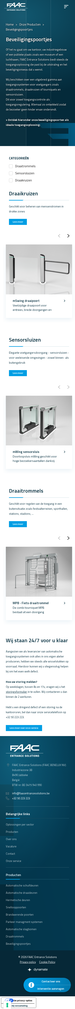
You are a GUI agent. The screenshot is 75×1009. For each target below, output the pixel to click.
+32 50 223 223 (21, 798)
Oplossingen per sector (20, 824)
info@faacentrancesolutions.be (31, 793)
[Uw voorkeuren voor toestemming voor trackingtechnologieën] (7, 1005)
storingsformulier (16, 692)
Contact (10, 854)
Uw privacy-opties (22, 1000)
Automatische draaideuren (21, 893)
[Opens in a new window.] (37, 969)
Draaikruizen (23, 180)
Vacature (11, 846)
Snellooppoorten (16, 907)
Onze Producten (30, 24)
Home (10, 24)
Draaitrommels (25, 166)
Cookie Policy (47, 962)
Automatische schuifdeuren (22, 885)
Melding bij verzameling (15, 1005)
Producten (12, 832)
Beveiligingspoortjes (18, 944)
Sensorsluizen (24, 173)
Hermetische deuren (18, 900)
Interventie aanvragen (51, 989)
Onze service (13, 861)
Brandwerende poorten (20, 914)
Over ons (11, 839)
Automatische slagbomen (21, 929)
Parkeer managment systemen (24, 922)
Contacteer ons (51, 981)
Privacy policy (28, 962)
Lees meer (18, 221)
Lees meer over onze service (24, 728)
